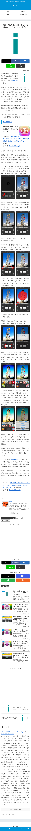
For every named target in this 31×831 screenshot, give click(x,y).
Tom (10, 501)
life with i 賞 (14, 80)
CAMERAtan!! (7, 122)
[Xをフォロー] (10, 513)
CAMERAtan (14, 459)
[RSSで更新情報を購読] (17, 513)
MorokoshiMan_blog (15, 146)
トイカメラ (19, 518)
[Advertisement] (15, 540)
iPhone (4, 518)
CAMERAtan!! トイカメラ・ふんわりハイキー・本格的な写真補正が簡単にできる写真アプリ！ (16, 139)
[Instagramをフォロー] (12, 513)
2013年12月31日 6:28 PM (7, 734)
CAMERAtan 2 (6, 520)
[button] (20, 66)
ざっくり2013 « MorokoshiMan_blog (12, 732)
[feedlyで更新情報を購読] (15, 513)
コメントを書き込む (15, 809)
